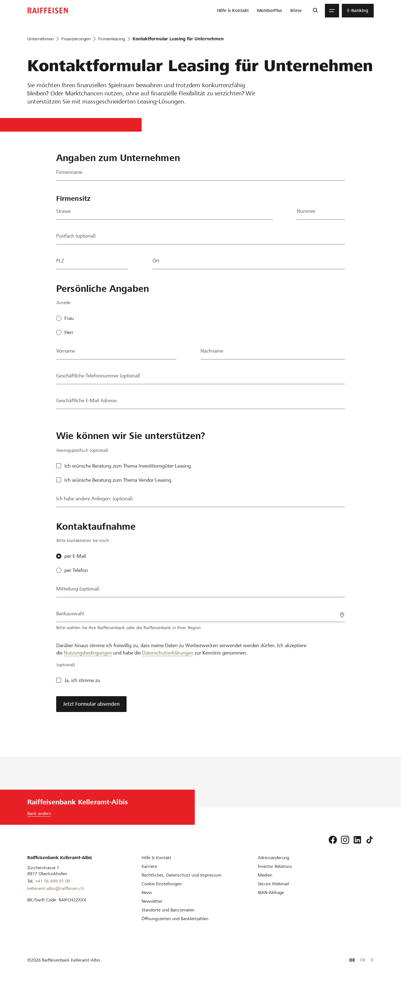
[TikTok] (370, 840)
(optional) (65, 664)
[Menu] (332, 10)
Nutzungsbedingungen (88, 653)
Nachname (211, 351)
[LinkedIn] (357, 840)
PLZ (60, 260)
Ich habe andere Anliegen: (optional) (94, 498)
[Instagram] (345, 840)
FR (362, 960)
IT (372, 960)
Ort (155, 260)
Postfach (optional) (75, 236)
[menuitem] (233, 10)
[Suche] (315, 10)
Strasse (63, 211)
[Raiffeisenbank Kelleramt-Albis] (47, 10)
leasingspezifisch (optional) (82, 450)
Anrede (63, 302)
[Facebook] (333, 840)
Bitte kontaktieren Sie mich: (83, 540)
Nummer (306, 211)
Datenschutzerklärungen (167, 653)
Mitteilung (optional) (77, 589)
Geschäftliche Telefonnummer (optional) (98, 375)
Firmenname (69, 172)
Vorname (65, 351)
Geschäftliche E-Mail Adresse (86, 400)
